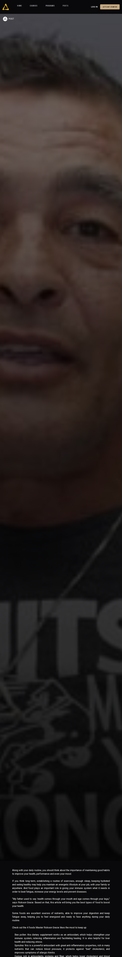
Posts (65, 5)
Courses (33, 5)
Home (19, 5)
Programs (50, 5)
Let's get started (110, 7)
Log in (94, 7)
